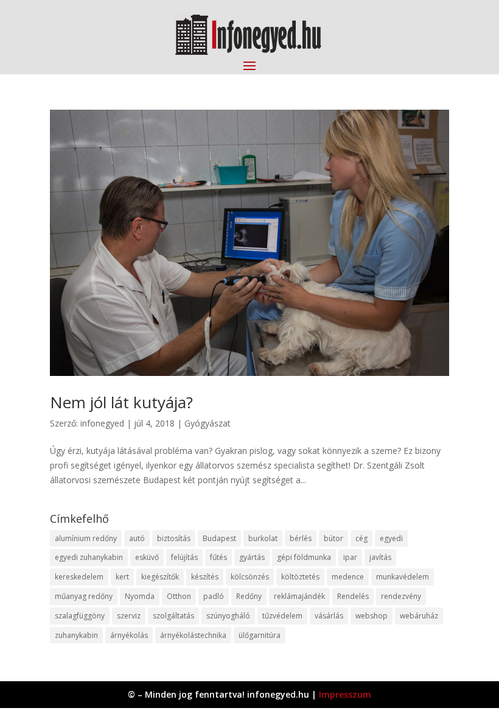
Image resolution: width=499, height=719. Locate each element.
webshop (371, 616)
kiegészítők (160, 577)
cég (361, 538)
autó (137, 538)
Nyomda (140, 596)
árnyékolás (129, 635)
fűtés (218, 557)
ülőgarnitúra (260, 635)
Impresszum (345, 694)
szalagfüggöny (80, 616)
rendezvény (401, 596)
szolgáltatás (173, 616)
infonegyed (102, 423)
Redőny (249, 596)
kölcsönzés (250, 577)
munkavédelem (402, 577)
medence (348, 577)
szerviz (129, 616)
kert (122, 577)
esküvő (147, 557)
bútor (333, 538)
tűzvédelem (282, 616)
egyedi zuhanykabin (89, 557)
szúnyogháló (228, 616)
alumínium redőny (86, 538)
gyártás (252, 557)
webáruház (419, 616)
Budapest (219, 538)
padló (213, 596)
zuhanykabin (76, 635)
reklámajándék (299, 596)
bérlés (301, 538)
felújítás (184, 557)
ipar (350, 557)
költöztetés (300, 577)
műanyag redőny (84, 596)
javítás (380, 557)
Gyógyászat (207, 423)
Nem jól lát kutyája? (121, 402)
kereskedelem (79, 577)
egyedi (391, 538)
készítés (204, 577)
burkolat (262, 538)
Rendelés (353, 596)
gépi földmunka (304, 557)
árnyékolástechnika (193, 635)
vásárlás (329, 616)
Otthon (179, 596)
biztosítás (173, 538)
